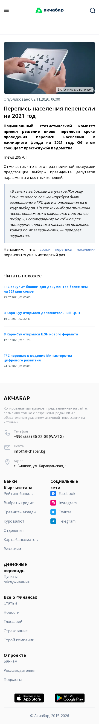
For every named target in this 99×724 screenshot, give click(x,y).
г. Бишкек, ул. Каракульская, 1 (40, 465)
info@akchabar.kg (29, 451)
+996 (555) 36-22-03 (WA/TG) (39, 436)
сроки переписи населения (68, 249)
